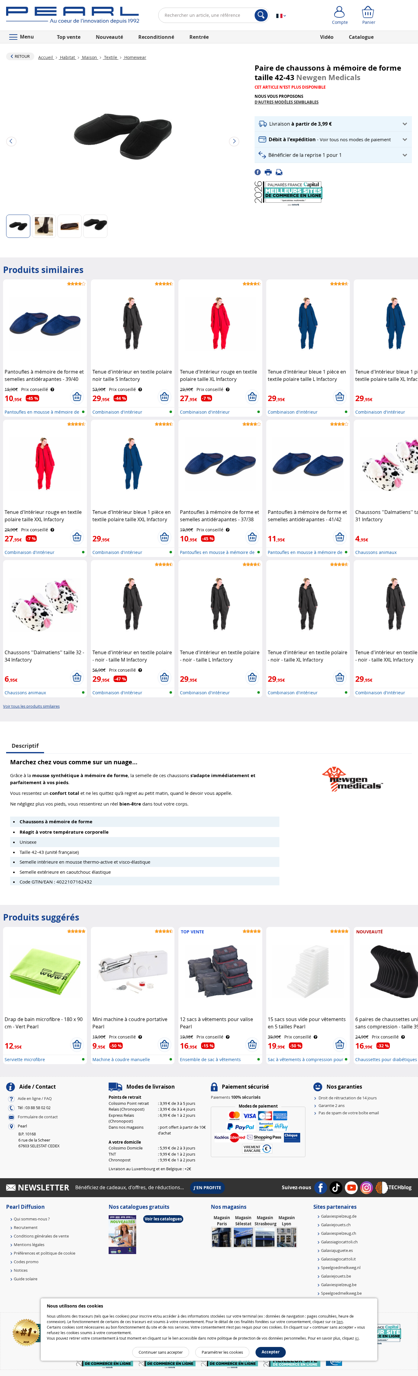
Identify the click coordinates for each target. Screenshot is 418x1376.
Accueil (46, 57)
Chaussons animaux (376, 552)
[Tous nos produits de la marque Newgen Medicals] (352, 776)
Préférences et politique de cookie (44, 1253)
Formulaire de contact (38, 1117)
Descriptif (25, 746)
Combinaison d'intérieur (117, 412)
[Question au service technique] (281, 172)
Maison (89, 57)
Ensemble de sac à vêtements (210, 1059)
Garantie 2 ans (332, 1105)
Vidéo (327, 37)
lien (340, 1321)
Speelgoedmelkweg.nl (340, 1267)
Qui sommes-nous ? (32, 1219)
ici (357, 1338)
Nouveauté (109, 37)
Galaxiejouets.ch (336, 1224)
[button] (333, 124)
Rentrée (199, 37)
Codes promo (26, 1261)
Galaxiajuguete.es (337, 1250)
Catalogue (361, 37)
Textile (110, 57)
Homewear (134, 57)
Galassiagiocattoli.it (338, 1259)
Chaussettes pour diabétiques (386, 1059)
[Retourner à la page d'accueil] (72, 16)
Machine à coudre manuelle (121, 1059)
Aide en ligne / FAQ (35, 1098)
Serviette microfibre (25, 1059)
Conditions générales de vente (41, 1236)
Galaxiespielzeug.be (338, 1284)
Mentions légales (29, 1244)
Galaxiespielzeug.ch (338, 1233)
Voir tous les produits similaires (31, 706)
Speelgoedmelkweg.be (341, 1293)
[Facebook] (260, 172)
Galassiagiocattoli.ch (339, 1242)
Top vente (68, 37)
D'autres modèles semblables (287, 102)
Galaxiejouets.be (336, 1276)
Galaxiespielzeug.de (338, 1216)
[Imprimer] (270, 172)
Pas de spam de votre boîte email (349, 1113)
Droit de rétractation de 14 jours (348, 1098)
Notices (21, 1270)
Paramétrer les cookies (222, 1352)
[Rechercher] (261, 15)
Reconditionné (156, 37)
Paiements (235, 1097)
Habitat (67, 57)
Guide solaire (25, 1279)
